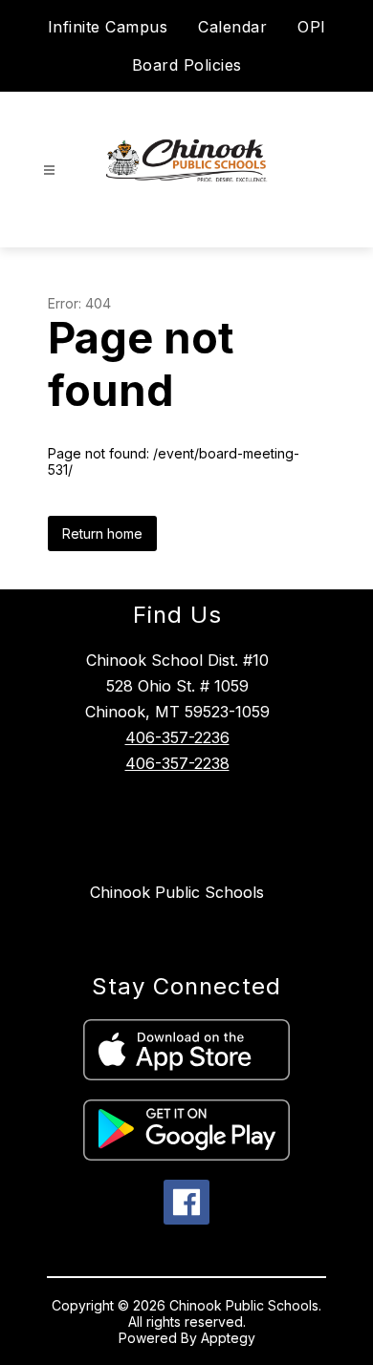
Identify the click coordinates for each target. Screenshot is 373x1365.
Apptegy (228, 1338)
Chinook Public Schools (177, 892)
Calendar (232, 26)
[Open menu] (49, 170)
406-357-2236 (177, 737)
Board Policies (187, 65)
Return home (102, 533)
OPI (311, 26)
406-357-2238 (177, 763)
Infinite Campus (108, 26)
